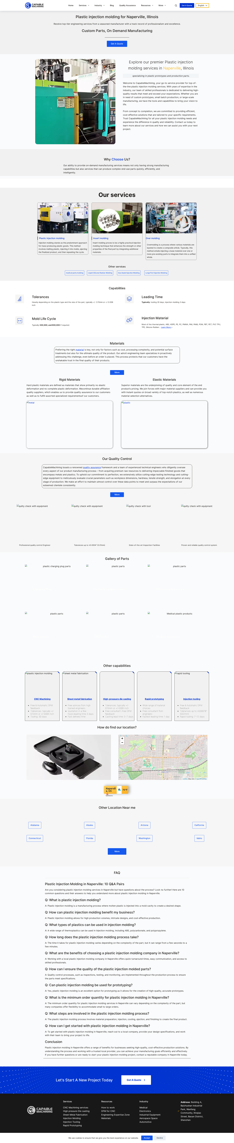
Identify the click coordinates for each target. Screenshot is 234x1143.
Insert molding (100, 238)
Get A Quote (187, 5)
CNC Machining (42, 699)
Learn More (166, 327)
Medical (143, 1107)
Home (70, 5)
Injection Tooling (71, 1122)
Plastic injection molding (51, 238)
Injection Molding (72, 1118)
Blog (112, 5)
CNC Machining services (76, 1107)
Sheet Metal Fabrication (75, 1114)
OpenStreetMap (201, 779)
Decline (160, 1138)
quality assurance (92, 467)
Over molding (153, 238)
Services (83, 5)
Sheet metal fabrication (79, 699)
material (80, 349)
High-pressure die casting (117, 699)
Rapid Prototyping (72, 1125)
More (161, 5)
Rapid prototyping (154, 699)
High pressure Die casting (76, 1111)
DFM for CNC (108, 1111)
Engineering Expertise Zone (115, 1114)
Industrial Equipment (149, 1114)
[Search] (176, 5)
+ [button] (122, 738)
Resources (146, 5)
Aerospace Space (148, 1118)
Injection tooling (191, 699)
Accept (147, 1138)
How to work (108, 1107)
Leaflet (185, 779)
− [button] (122, 742)
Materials (106, 1118)
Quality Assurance (127, 5)
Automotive (145, 1122)
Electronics (145, 1111)
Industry (98, 5)
